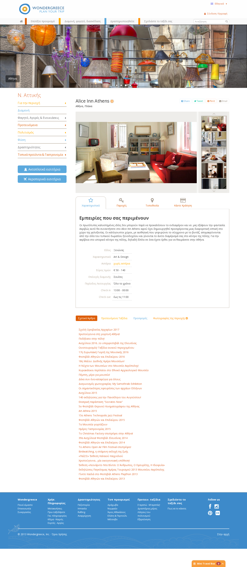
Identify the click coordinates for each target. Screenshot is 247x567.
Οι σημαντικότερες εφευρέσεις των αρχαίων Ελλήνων (110, 388)
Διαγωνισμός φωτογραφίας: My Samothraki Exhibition (110, 383)
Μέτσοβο (113, 519)
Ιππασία (82, 508)
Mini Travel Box (208, 563)
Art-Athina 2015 (88, 411)
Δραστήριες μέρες (147, 508)
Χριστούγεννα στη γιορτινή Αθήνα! (99, 334)
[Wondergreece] (42, 9)
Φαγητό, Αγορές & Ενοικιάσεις (38, 118)
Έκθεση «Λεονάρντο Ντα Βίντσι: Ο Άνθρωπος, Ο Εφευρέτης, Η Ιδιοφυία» (122, 465)
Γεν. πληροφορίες (57, 515)
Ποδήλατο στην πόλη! (92, 338)
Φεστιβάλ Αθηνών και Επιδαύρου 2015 (102, 420)
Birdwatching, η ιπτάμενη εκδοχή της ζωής (103, 451)
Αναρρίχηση (84, 515)
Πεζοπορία (84, 504)
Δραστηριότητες (29, 147)
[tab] (42, 103)
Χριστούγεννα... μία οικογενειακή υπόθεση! (104, 460)
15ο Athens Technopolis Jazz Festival (100, 415)
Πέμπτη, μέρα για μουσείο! (94, 374)
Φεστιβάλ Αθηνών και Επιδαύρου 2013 (102, 478)
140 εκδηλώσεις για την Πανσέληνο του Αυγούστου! (110, 397)
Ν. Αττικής (29, 95)
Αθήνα (12, 79)
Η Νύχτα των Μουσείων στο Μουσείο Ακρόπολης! (109, 365)
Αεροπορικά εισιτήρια (43, 179)
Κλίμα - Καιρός (55, 519)
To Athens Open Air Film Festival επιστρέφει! (105, 447)
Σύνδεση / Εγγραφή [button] (217, 13)
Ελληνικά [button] (221, 3)
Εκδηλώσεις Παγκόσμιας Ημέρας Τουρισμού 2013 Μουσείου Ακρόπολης (121, 469)
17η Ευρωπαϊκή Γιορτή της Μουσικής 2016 (104, 352)
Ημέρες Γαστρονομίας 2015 (95, 429)
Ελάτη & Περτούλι (117, 515)
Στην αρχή (223, 534)
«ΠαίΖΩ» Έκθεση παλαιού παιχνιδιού (101, 456)
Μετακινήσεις (55, 508)
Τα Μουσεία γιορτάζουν (93, 424)
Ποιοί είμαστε (25, 504)
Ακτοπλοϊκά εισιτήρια (43, 169)
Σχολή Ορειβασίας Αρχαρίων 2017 (99, 329)
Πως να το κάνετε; (177, 508)
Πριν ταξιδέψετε (56, 512)
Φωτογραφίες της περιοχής (169, 318)
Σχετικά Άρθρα (86, 318)
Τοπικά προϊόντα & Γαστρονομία (40, 155)
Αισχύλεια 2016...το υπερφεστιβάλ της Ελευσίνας (108, 343)
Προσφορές (140, 318)
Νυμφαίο (112, 508)
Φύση (21, 140)
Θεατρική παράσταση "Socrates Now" (101, 402)
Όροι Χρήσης (59, 534)
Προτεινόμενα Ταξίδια (114, 318)
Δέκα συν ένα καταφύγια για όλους (99, 379)
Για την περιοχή (29, 103)
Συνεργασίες (24, 512)
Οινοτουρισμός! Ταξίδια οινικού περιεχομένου (106, 347)
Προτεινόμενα (27, 125)
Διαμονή (23, 110)
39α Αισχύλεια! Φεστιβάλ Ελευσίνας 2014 (103, 438)
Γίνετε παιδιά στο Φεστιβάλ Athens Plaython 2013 (108, 474)
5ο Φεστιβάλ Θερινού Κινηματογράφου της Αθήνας (109, 406)
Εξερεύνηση (144, 519)
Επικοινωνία (24, 508)
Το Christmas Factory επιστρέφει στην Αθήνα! (106, 433)
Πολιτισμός (26, 132)
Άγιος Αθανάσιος (116, 512)
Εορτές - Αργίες (56, 523)
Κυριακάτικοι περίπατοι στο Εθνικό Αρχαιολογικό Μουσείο (114, 370)
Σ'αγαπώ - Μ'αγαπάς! (149, 504)
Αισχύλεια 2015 (88, 392)
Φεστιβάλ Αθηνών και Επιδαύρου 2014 (102, 442)
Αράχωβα (113, 504)
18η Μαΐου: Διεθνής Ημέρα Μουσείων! (101, 361)
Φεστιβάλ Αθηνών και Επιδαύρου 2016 (102, 356)
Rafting (81, 512)
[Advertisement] (42, 214)
